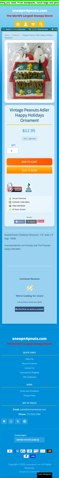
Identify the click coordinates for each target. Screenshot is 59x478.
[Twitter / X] (18, 421)
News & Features (29, 363)
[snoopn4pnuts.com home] (29, 344)
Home (7, 35)
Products (15, 35)
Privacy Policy (30, 395)
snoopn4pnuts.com (33, 465)
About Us (29, 359)
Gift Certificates (29, 377)
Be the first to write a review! (29, 309)
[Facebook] (4, 421)
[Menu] (18, 24)
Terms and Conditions (29, 391)
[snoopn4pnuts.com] (29, 13)
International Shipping (29, 372)
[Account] (25, 24)
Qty (14, 145)
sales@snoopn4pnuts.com (33, 409)
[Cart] (33, 24)
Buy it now (29, 170)
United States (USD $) (27, 440)
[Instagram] (11, 421)
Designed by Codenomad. (29, 472)
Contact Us (29, 368)
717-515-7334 (33, 414)
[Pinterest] (24, 421)
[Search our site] (41, 24)
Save (42, 221)
